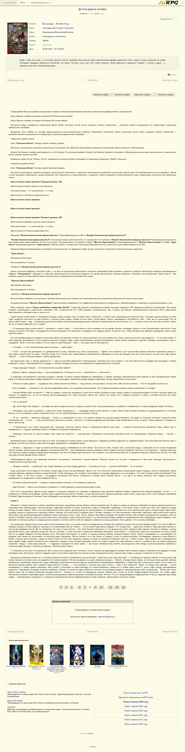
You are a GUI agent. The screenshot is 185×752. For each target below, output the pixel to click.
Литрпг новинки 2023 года (135, 711)
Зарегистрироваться (40, 3)
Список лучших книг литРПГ (135, 693)
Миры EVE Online (15, 701)
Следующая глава (169, 80)
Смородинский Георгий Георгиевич (58, 28)
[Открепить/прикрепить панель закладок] (182, 2)
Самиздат (49, 24)
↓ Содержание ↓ (92, 80)
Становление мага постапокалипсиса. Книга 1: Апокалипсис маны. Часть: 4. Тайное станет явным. (57, 668)
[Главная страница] (168, 4)
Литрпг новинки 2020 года (135, 724)
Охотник (97, 666)
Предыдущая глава (16, 80)
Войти (22, 3)
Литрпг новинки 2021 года (135, 719)
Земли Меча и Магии (16, 692)
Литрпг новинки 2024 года (135, 706)
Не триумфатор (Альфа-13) (117, 666)
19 (117, 587)
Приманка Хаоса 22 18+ (77, 666)
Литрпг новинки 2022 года (135, 715)
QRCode (173, 75)
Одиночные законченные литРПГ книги (135, 697)
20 (123, 587)
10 (101, 587)
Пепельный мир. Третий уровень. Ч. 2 (36, 667)
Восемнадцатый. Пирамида (16, 666)
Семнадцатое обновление (54, 36)
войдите (106, 610)
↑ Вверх (92, 747)
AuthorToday (63, 24)
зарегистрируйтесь (106, 617)
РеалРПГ (11, 707)
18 (110, 587)
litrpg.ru (90, 733)
